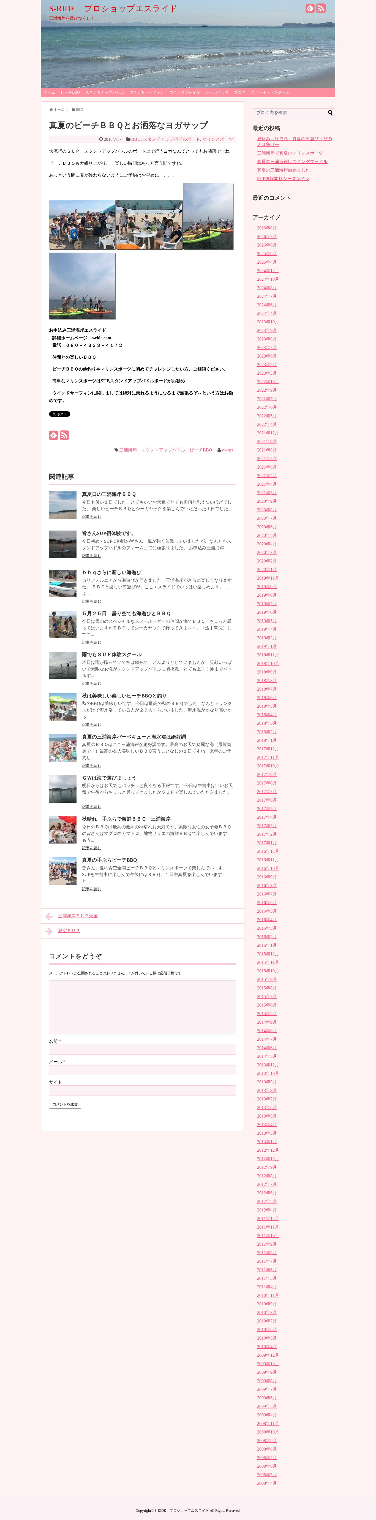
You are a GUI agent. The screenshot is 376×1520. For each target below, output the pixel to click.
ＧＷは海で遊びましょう (109, 778)
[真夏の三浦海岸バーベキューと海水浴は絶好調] (63, 760)
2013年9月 (267, 1082)
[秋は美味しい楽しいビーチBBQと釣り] (63, 719)
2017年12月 (268, 749)
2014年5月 (267, 1056)
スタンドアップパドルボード (171, 139)
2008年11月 (268, 1423)
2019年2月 (267, 637)
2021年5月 (267, 475)
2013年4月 (267, 1124)
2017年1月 (267, 842)
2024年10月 (268, 279)
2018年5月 (267, 706)
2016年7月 (267, 894)
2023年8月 (267, 339)
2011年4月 (267, 1286)
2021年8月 (267, 450)
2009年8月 (267, 1380)
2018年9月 (267, 672)
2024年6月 (267, 304)
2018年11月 (268, 655)
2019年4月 (267, 629)
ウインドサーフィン (146, 92)
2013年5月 (267, 1116)
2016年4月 (267, 919)
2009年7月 (267, 1389)
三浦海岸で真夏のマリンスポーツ (290, 153)
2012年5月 (267, 1201)
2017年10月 (268, 766)
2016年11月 (268, 860)
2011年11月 (268, 1227)
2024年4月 (267, 313)
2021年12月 (268, 433)
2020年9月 (267, 501)
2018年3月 (267, 723)
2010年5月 (267, 1338)
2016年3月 (267, 928)
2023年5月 (267, 364)
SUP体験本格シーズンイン (283, 178)
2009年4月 (267, 1415)
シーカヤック (217, 92)
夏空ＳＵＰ (69, 930)
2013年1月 (267, 1141)
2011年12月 (268, 1218)
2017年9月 (267, 774)
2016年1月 (267, 945)
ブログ (240, 92)
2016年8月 (267, 885)
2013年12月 (268, 1064)
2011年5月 (267, 1278)
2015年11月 (268, 962)
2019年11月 (268, 578)
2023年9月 (267, 330)
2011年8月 (267, 1252)
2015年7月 (267, 996)
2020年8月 (267, 509)
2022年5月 (267, 415)
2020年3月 (267, 552)
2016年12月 (268, 851)
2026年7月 (267, 236)
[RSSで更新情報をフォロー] (321, 10)
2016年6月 (267, 902)
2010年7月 (267, 1321)
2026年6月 (267, 245)
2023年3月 (267, 373)
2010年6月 (267, 1329)
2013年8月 (267, 1090)
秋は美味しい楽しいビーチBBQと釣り (124, 696)
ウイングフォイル (184, 92)
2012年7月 (267, 1184)
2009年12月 (268, 1355)
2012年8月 (267, 1175)
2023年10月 (268, 322)
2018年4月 (267, 714)
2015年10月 (268, 971)
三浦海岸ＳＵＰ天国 (78, 915)
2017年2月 (267, 834)
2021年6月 (267, 467)
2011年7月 (267, 1261)
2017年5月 (267, 808)
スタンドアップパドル (104, 92)
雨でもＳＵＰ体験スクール (111, 654)
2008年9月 (267, 1440)
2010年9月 (267, 1304)
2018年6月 (267, 697)
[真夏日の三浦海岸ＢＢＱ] (63, 517)
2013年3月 (267, 1133)
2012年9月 (267, 1167)
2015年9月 (267, 979)
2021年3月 (267, 492)
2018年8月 (267, 680)
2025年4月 (267, 262)
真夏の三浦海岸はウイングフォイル (292, 161)
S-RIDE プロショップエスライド (113, 8)
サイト (55, 1082)
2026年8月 (267, 228)
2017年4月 (267, 817)
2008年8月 (267, 1449)
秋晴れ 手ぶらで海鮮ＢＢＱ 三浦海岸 (126, 819)
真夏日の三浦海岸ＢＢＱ (109, 494)
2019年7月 (267, 603)
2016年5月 (267, 911)
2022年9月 (267, 390)
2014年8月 (267, 1030)
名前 (55, 1041)
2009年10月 (268, 1363)
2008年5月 (267, 1474)
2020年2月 (267, 561)
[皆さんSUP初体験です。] (63, 556)
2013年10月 (268, 1073)
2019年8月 (267, 595)
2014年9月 (267, 1022)
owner (227, 450)
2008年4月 (267, 1483)
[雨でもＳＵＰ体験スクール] (63, 677)
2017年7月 (267, 791)
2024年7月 (267, 296)
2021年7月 (267, 458)
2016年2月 (267, 936)
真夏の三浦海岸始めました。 (285, 170)
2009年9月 (267, 1372)
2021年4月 (267, 484)
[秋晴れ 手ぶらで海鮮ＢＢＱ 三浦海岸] (63, 842)
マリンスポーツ (217, 139)
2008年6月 (267, 1466)
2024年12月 (268, 270)
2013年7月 (267, 1099)
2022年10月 (268, 381)
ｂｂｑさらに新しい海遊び (111, 572)
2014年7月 (267, 1039)
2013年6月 (267, 1107)
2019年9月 (267, 586)
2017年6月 (267, 800)
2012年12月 (268, 1150)
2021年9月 (267, 441)
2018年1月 (267, 740)
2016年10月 (268, 868)
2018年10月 (268, 663)
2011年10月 (268, 1235)
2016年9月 (267, 877)
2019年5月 (267, 620)
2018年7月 (267, 689)
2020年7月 (267, 518)
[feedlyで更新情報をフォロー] (310, 10)
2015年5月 (267, 1013)
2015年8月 (267, 988)
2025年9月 (267, 253)
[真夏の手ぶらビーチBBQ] (63, 883)
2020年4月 (267, 544)
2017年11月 (268, 757)
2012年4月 (267, 1210)
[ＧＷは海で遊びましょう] (63, 801)
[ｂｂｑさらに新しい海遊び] (63, 595)
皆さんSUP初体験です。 (109, 533)
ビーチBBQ (70, 92)
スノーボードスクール (270, 92)
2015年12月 (268, 953)
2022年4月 (267, 424)
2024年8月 (267, 287)
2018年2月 (267, 731)
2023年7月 (267, 347)
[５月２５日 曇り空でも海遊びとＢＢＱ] (63, 636)
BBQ (136, 139)
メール (57, 1061)
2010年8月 (267, 1312)
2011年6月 (267, 1269)
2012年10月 (268, 1158)
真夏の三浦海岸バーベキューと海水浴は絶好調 (134, 737)
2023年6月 (267, 356)
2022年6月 (267, 407)
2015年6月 (267, 1005)
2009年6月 (267, 1397)
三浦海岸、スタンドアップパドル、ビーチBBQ (165, 450)
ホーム (49, 92)
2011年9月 (267, 1244)
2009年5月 (267, 1406)
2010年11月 (268, 1295)
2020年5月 (267, 535)
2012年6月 (267, 1193)
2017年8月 (267, 783)
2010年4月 (267, 1346)
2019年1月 (267, 646)
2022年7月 (267, 398)
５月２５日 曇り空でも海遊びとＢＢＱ (126, 613)
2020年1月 (267, 569)
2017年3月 (267, 825)
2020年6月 (267, 526)
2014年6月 (267, 1047)
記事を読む (91, 517)
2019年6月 (267, 612)
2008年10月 (268, 1432)
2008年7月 (267, 1457)
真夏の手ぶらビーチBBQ (109, 860)
